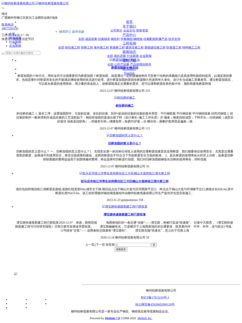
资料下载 (55, 291)
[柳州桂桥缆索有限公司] (121, 3)
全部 (81, 39)
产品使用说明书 (59, 303)
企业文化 (15, 303)
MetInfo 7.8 (112, 318)
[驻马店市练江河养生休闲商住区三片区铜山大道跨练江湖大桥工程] (124, 173)
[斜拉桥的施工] (124, 97)
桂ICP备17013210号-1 (155, 297)
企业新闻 (15, 45)
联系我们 (76, 291)
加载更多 (121, 249)
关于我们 (11, 291)
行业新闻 (15, 41)
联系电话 (8, 24)
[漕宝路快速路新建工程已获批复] (124, 206)
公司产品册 (56, 299)
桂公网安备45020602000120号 (155, 304)
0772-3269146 (121, 267)
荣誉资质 (15, 307)
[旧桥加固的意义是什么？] (125, 135)
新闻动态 (31, 291)
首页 (129, 22)
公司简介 (15, 299)
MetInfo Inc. (144, 318)
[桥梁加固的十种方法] (125, 59)
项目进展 (15, 37)
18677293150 (10, 28)
